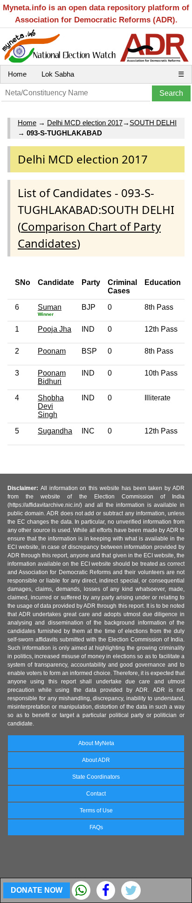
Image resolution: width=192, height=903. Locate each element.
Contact (96, 793)
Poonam (52, 351)
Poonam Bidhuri (52, 377)
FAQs (96, 827)
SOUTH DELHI (153, 123)
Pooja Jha (54, 329)
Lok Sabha (57, 74)
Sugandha (55, 431)
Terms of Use (96, 810)
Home (17, 74)
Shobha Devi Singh (51, 406)
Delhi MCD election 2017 (85, 123)
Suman (50, 307)
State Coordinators (96, 777)
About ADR (96, 760)
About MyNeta (96, 743)
